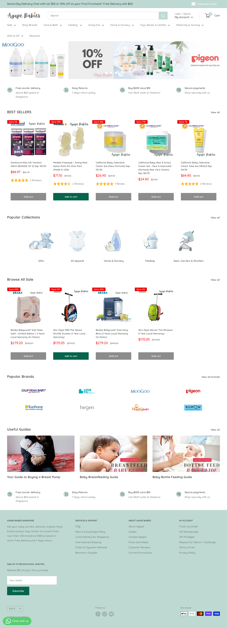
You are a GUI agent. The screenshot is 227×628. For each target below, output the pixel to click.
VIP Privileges (187, 537)
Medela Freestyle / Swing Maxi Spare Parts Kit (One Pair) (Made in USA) (70, 166)
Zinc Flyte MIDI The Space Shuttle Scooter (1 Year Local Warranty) (69, 333)
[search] (103, 15)
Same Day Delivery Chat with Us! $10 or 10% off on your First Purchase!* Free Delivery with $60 (70, 3)
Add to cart (71, 196)
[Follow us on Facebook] (97, 614)
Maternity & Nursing (188, 25)
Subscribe (18, 591)
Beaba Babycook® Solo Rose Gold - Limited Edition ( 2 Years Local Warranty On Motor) (28, 333)
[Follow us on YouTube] (111, 614)
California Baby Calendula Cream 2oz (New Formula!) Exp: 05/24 (113, 166)
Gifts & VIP (13, 35)
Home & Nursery (120, 25)
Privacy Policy (187, 552)
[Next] (220, 161)
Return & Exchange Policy (90, 531)
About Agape (136, 526)
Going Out (94, 25)
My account (182, 17)
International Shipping (88, 542)
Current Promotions (140, 552)
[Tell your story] (113, 60)
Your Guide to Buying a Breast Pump (33, 477)
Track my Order (188, 526)
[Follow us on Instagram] (104, 614)
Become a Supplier (86, 552)
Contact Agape (137, 537)
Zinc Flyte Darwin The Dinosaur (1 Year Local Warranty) (155, 332)
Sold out (28, 196)
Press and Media (138, 542)
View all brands (211, 377)
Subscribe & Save (207, 3)
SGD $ (12, 608)
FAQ (77, 526)
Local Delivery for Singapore (92, 537)
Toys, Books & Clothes (153, 25)
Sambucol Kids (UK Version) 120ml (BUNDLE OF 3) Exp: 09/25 (28, 164)
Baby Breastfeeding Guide (99, 477)
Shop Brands (29, 25)
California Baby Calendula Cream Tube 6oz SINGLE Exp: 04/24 (196, 166)
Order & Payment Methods (91, 547)
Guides (133, 531)
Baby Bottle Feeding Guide (172, 477)
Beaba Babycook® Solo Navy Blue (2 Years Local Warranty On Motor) (112, 333)
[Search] (163, 15)
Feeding (73, 25)
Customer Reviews (139, 547)
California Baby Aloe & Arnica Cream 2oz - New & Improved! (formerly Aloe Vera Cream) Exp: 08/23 (154, 168)
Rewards (34, 35)
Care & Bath (51, 25)
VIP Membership (188, 531)
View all (216, 112)
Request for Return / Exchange (197, 542)
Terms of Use (187, 547)
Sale (9, 25)
